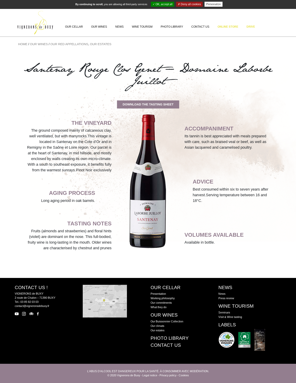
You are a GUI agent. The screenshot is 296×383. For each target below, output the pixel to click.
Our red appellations (69, 44)
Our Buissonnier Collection (167, 321)
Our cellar (74, 26)
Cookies (184, 375)
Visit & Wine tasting (230, 317)
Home (22, 44)
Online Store (228, 26)
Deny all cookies (190, 4)
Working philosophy (163, 298)
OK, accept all (163, 4)
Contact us (200, 26)
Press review (226, 298)
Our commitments (161, 302)
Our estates (100, 44)
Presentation (158, 293)
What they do (158, 307)
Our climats (157, 325)
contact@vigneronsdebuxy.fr (32, 306)
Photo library (172, 26)
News (119, 26)
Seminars (224, 312)
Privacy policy (167, 375)
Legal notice (149, 375)
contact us (166, 345)
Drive (250, 26)
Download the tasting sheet (148, 104)
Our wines (99, 26)
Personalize (213, 4)
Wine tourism (142, 26)
